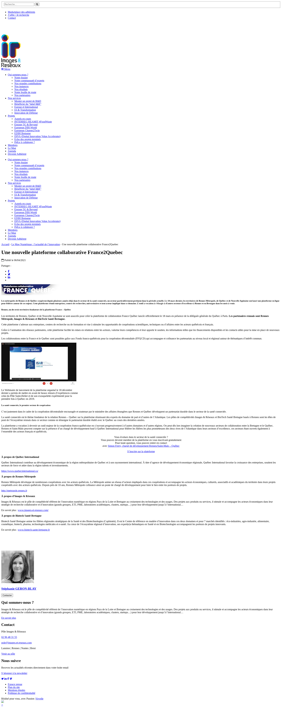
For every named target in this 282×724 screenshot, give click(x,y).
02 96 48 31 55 (9, 637)
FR (25, 26)
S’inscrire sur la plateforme (141, 451)
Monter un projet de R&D (27, 101)
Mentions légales (16, 690)
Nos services (14, 98)
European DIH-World (25, 127)
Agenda (12, 151)
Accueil (5, 244)
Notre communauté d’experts (29, 80)
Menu (7, 69)
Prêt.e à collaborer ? (24, 142)
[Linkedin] (9, 277)
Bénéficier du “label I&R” (27, 104)
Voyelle (39, 698)
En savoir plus (8, 617)
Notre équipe (21, 77)
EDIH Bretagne (22, 133)
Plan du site (14, 687)
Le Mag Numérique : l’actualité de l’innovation (35, 244)
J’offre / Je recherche (18, 15)
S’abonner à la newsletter (14, 673)
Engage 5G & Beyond (26, 124)
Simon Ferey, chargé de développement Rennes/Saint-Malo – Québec (144, 445)
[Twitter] (9, 274)
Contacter (7, 595)
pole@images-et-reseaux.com (16, 642)
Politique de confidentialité (21, 693)
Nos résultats (21, 89)
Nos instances (21, 86)
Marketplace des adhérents (21, 12)
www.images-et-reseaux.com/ (33, 510)
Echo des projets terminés (27, 139)
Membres (12, 145)
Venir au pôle (8, 653)
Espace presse (15, 684)
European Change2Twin (27, 130)
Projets (11, 115)
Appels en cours (22, 118)
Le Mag (12, 148)
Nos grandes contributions (27, 83)
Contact (12, 17)
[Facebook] (8, 271)
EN (13, 26)
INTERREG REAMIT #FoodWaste (33, 121)
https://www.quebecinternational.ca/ (19, 471)
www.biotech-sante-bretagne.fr (34, 529)
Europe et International (26, 107)
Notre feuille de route (25, 92)
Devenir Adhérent (17, 154)
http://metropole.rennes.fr (14, 490)
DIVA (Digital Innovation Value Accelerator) (37, 136)
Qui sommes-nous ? (18, 74)
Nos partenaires (22, 95)
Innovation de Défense (26, 112)
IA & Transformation (25, 110)
